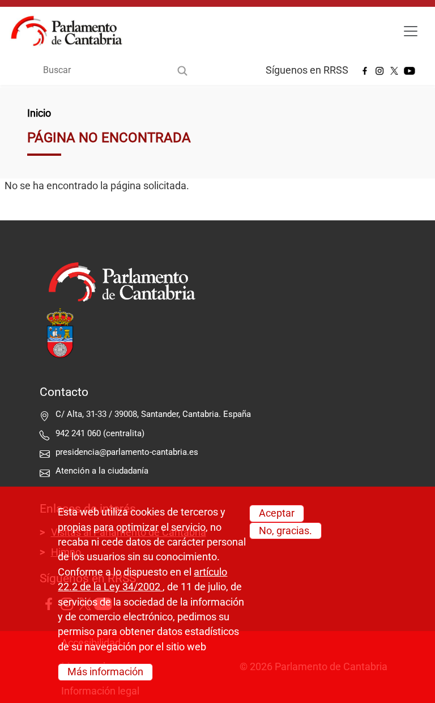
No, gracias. (285, 530)
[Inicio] (71, 31)
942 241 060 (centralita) (100, 433)
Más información (105, 672)
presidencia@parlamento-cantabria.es (127, 452)
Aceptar (277, 513)
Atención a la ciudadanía (103, 471)
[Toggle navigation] (410, 31)
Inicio (39, 113)
